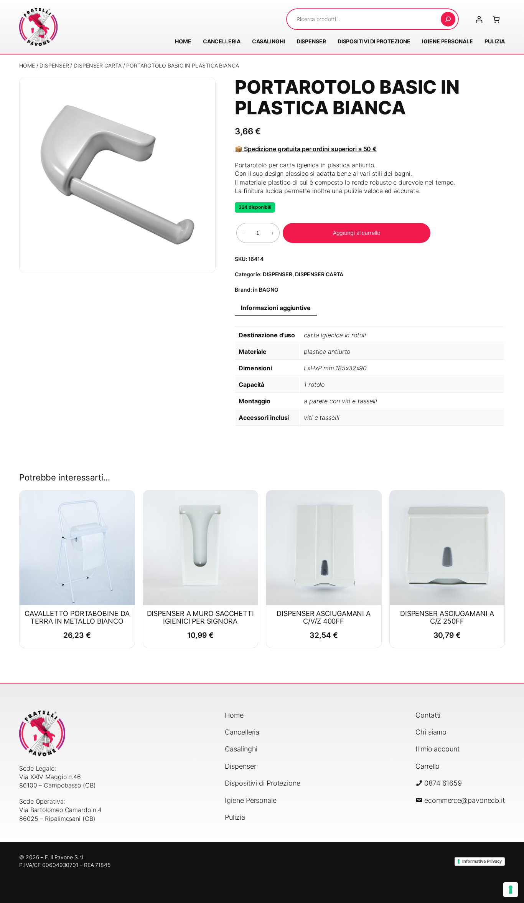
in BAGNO (265, 289)
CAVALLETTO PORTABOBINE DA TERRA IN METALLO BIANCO (77, 617)
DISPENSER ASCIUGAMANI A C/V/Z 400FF (324, 617)
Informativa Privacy (482, 861)
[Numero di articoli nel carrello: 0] (496, 19)
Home (27, 65)
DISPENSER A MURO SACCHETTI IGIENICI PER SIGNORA (200, 617)
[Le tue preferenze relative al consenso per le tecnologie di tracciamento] (510, 889)
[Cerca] (448, 19)
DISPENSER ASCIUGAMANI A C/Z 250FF (447, 617)
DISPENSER (54, 65)
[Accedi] (479, 19)
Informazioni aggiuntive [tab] (276, 308)
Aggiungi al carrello (357, 232)
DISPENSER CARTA (98, 65)
